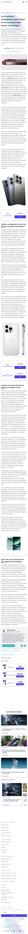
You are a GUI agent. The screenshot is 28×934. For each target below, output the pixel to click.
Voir (20, 217)
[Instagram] (20, 931)
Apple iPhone (15, 650)
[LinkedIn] (25, 646)
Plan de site (4, 899)
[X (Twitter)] (22, 646)
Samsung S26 (4, 861)
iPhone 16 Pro (5, 87)
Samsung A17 (4, 825)
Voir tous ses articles (8, 645)
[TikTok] (11, 931)
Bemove (8, 927)
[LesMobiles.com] (6, 2)
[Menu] (26, 2)
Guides (12, 12)
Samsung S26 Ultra (6, 858)
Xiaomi (4, 654)
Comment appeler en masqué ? (9, 873)
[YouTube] (14, 931)
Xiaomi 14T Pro (11, 78)
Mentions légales (5, 890)
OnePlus (11, 654)
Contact (3, 887)
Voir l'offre (20, 668)
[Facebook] (8, 931)
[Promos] (23, 2)
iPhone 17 (3, 847)
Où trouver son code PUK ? (8, 881)
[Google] (5, 931)
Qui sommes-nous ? (6, 902)
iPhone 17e (4, 850)
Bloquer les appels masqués (8, 878)
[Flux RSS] (23, 931)
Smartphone (7, 12)
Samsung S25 (4, 867)
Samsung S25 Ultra (6, 864)
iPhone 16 (3, 852)
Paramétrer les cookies (7, 897)
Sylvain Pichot (7, 48)
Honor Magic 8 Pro (6, 833)
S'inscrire (14, 915)
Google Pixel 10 (5, 830)
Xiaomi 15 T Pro (5, 827)
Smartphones (5, 650)
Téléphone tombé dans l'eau (8, 875)
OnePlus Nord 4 (17, 95)
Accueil (2, 12)
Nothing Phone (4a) (6, 835)
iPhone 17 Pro (4, 844)
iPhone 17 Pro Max (6, 842)
